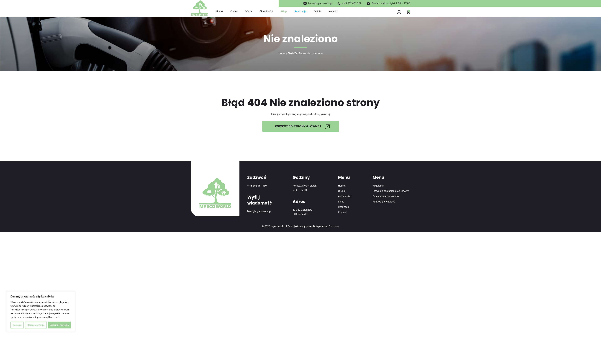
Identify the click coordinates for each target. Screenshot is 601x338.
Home (219, 11)
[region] (40, 311)
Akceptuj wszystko (59, 325)
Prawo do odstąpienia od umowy (390, 190)
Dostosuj (17, 325)
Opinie (317, 11)
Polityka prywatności (384, 201)
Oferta (248, 11)
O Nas (233, 11)
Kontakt (333, 11)
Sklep (283, 11)
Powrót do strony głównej (298, 126)
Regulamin (378, 185)
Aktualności (266, 11)
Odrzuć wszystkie (36, 325)
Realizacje (300, 11)
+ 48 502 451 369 (351, 3)
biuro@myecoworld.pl (320, 3)
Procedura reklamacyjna (385, 196)
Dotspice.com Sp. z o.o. (326, 226)
